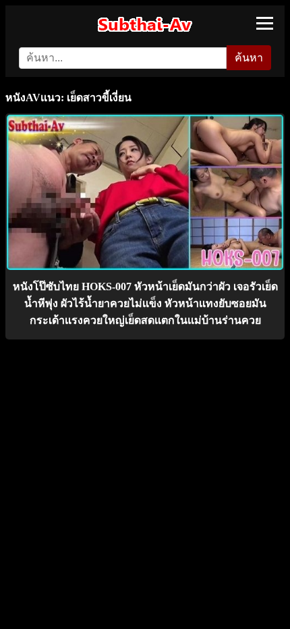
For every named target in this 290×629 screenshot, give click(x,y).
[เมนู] (264, 23)
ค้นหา (249, 57)
